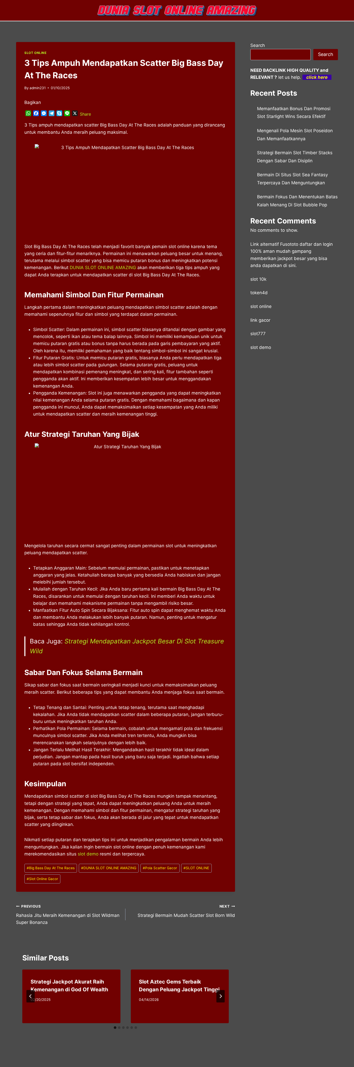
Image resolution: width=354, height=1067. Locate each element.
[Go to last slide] (30, 996)
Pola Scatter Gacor (160, 868)
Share (85, 114)
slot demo (88, 854)
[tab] (115, 1027)
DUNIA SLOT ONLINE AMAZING (108, 868)
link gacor (260, 320)
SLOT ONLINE (35, 53)
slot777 (258, 333)
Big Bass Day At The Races (51, 868)
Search (257, 45)
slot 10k (258, 279)
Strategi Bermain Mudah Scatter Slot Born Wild (186, 911)
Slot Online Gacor (42, 879)
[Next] (220, 996)
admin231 (38, 88)
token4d (259, 292)
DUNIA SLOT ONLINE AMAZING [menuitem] (103, 267)
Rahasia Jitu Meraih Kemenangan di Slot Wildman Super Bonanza (67, 914)
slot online (261, 306)
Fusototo (289, 244)
